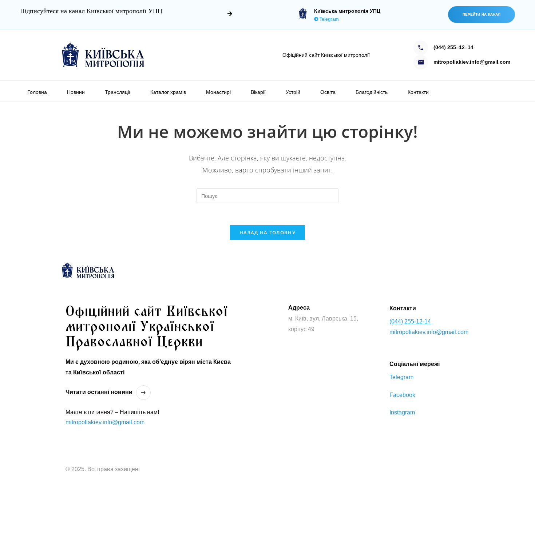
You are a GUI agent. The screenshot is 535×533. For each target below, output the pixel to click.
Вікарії (258, 92)
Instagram (402, 412)
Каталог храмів (168, 92)
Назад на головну (267, 232)
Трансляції (117, 92)
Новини (76, 92)
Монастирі (218, 92)
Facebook (402, 395)
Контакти (418, 92)
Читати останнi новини (99, 392)
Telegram (328, 19)
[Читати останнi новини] (143, 392)
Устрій (293, 92)
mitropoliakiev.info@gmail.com (105, 422)
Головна (37, 92)
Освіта (328, 92)
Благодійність (372, 92)
